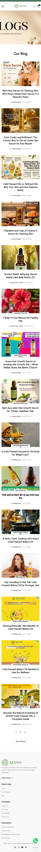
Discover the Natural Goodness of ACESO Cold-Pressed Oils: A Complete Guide (20, 715)
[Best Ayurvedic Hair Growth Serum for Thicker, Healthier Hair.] (20, 391)
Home (3, 788)
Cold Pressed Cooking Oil (20, 533)
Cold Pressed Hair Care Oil (20, 707)
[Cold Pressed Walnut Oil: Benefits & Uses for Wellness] (20, 652)
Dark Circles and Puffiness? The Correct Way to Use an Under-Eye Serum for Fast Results (20, 140)
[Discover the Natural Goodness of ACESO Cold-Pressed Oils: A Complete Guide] (20, 696)
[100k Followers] (15, 847)
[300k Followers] (22, 847)
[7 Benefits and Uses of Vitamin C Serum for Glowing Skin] (20, 214)
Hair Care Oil (20, 577)
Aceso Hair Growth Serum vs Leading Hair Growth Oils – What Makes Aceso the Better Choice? (20, 364)
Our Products (5, 792)
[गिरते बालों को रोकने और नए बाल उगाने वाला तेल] (20, 478)
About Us (4, 806)
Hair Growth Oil (20, 490)
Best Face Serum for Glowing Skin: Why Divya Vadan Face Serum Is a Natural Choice (20, 93)
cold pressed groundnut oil (20, 446)
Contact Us (5, 817)
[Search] (34, 6)
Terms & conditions (7, 827)
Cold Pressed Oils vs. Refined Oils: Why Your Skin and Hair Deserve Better (20, 187)
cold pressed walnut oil (20, 664)
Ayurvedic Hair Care (20, 403)
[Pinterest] (26, 847)
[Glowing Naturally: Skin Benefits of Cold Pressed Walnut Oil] (20, 609)
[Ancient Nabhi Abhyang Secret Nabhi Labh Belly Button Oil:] (20, 257)
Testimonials (5, 813)
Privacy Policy (5, 831)
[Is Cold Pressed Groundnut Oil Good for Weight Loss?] (20, 434)
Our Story (4, 809)
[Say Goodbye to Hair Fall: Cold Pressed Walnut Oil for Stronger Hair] (20, 565)
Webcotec (34, 843)
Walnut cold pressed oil (20, 621)
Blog (2, 796)
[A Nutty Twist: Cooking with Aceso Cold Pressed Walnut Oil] (20, 522)
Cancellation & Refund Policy (10, 834)
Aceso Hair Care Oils (20, 313)
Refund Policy (5, 838)
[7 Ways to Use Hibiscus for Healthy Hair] (20, 301)
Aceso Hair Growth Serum (20, 356)
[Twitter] (19, 847)
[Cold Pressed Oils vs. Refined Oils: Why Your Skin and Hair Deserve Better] (20, 167)
